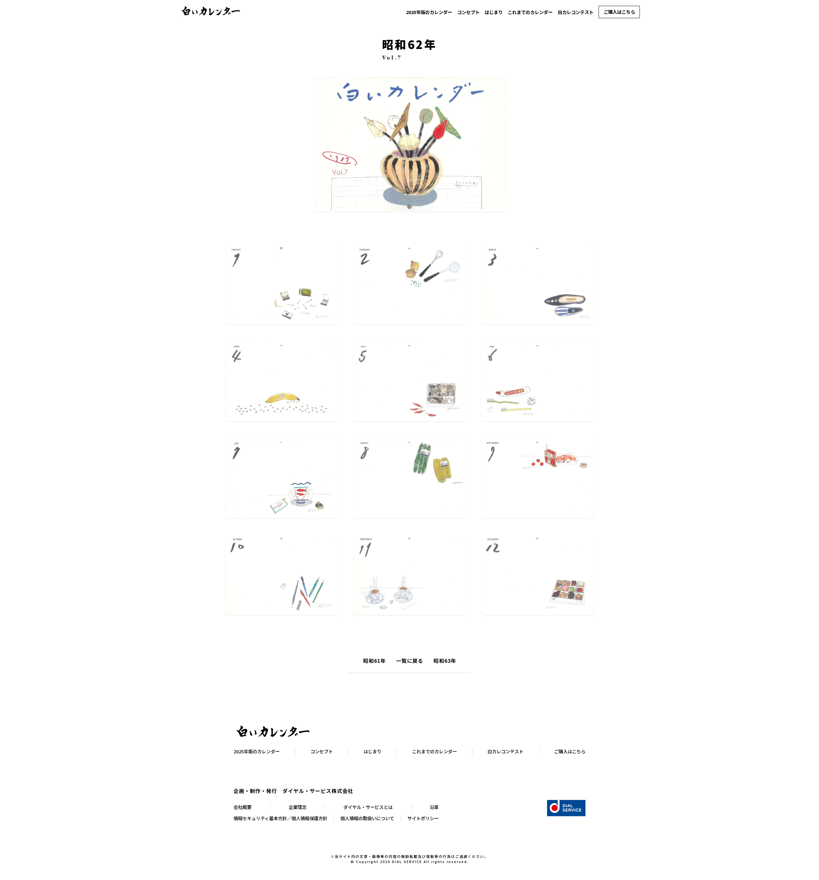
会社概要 (242, 807)
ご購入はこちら (619, 11)
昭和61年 (374, 660)
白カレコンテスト (575, 12)
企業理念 (297, 807)
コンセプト (468, 12)
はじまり (494, 12)
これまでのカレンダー (530, 12)
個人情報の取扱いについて (367, 818)
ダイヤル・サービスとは (368, 807)
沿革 (434, 807)
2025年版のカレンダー (429, 12)
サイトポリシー (423, 818)
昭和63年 (444, 660)
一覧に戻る (409, 660)
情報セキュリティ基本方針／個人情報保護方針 (280, 818)
